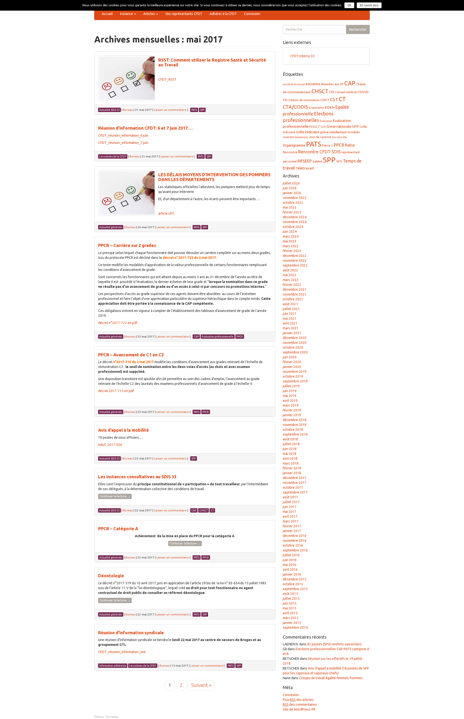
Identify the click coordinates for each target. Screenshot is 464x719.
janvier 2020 (292, 367)
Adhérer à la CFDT (223, 14)
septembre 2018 (295, 434)
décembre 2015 (294, 579)
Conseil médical (346, 92)
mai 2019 (289, 396)
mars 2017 (290, 521)
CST (334, 99)
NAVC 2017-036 (110, 445)
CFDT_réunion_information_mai (121, 652)
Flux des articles (298, 700)
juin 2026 (290, 188)
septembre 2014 (295, 627)
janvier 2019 (292, 415)
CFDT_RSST (167, 79)
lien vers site (339, 137)
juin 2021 (290, 314)
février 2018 (292, 468)
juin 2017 (290, 507)
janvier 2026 (292, 193)
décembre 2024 (294, 217)
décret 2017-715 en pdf (116, 391)
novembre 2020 (294, 343)
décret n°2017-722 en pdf (117, 323)
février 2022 (292, 285)
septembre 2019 (295, 381)
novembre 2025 (294, 198)
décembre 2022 (294, 256)
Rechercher (358, 29)
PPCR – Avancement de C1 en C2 (131, 354)
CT (342, 99)
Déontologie (111, 575)
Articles (149, 14)
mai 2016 (289, 565)
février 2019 (292, 410)
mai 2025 (289, 207)
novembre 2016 (294, 541)
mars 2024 (290, 236)
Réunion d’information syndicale (131, 632)
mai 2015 (289, 608)
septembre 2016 (295, 550)
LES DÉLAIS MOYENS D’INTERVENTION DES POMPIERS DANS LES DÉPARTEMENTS (214, 177)
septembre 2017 (295, 492)
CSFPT (324, 100)
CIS (331, 92)
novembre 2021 (294, 294)
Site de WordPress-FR (299, 709)
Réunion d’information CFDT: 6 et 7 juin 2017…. (145, 128)
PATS (313, 144)
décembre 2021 (294, 289)
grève (324, 132)
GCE (323, 126)
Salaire (317, 161)
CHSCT (320, 91)
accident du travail (294, 84)
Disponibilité (316, 107)
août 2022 (290, 270)
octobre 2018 (293, 429)
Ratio (350, 145)
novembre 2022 (294, 260)
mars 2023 (290, 246)
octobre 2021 (293, 299)
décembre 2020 (294, 338)
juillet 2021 (291, 309)
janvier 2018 (292, 473)
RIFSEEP (304, 161)
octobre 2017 (293, 487)
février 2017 (292, 526)
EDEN (329, 107)
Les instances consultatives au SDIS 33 (137, 476)
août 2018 (290, 439)
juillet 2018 (291, 444)
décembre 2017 (294, 478)
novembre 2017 (294, 483)
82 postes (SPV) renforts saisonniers (334, 644)
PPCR (339, 144)
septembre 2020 (295, 352)
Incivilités (354, 132)
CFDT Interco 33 (302, 56)
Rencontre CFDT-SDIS (319, 151)
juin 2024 (290, 231)
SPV (339, 161)
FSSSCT (314, 126)
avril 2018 (290, 458)
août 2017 (290, 497)
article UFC (166, 213)
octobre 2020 (293, 347)
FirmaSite (112, 716)
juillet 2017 (291, 502)
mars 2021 (290, 328)
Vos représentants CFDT (183, 14)
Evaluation (326, 121)
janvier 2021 (292, 333)
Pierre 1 (327, 145)
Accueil (107, 14)
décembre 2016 (294, 536)
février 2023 (292, 251)
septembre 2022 (295, 265)
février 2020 (292, 362)
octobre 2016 (293, 545)
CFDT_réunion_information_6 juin (123, 135)
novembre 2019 (294, 372)
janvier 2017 (292, 531)
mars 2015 (290, 618)
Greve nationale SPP (342, 126)
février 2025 (292, 212)
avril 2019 (290, 400)
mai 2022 (289, 275)
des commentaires (300, 704)
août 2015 (290, 594)
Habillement (338, 132)
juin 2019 (290, 391)
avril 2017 (290, 516)
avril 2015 (290, 613)
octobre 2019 (293, 376)
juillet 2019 (291, 386)
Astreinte (312, 84)
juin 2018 (290, 449)
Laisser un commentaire (170, 109)
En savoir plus (369, 5)
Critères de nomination (303, 100)
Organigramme (294, 145)
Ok (349, 5)
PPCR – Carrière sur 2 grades (127, 245)
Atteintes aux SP (332, 84)
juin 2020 (290, 357)
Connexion (252, 14)
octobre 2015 (293, 584)
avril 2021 (290, 323)
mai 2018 (289, 454)
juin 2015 (290, 603)
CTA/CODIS (295, 107)
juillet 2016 (291, 555)
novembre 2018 (294, 425)
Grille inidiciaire (307, 132)
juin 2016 (290, 560)
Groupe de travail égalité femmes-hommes (331, 678)
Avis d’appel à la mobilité (123, 430)
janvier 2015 (292, 623)
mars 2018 (290, 463)
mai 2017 (289, 512)
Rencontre (290, 152)
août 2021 (290, 304)
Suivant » (201, 685)
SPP (329, 160)
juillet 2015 (291, 598)
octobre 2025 (293, 202)
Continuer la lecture (115, 496)
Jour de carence (320, 137)
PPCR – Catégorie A (118, 528)
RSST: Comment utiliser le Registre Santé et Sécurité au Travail (212, 62)
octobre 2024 (293, 227)
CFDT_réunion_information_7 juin (123, 143)
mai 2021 (289, 318)
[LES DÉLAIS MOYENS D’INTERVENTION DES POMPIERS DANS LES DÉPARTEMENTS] (127, 193)
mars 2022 (290, 280)
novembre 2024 (294, 222)
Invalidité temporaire (295, 137)
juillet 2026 (291, 183)
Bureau (128, 109)
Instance (127, 14)
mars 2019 (290, 405)
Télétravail (305, 168)
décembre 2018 (294, 420)
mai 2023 (289, 241)
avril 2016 (290, 569)
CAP (349, 83)
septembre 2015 (295, 589)
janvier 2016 (292, 574)
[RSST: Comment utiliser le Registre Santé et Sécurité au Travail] (127, 78)
